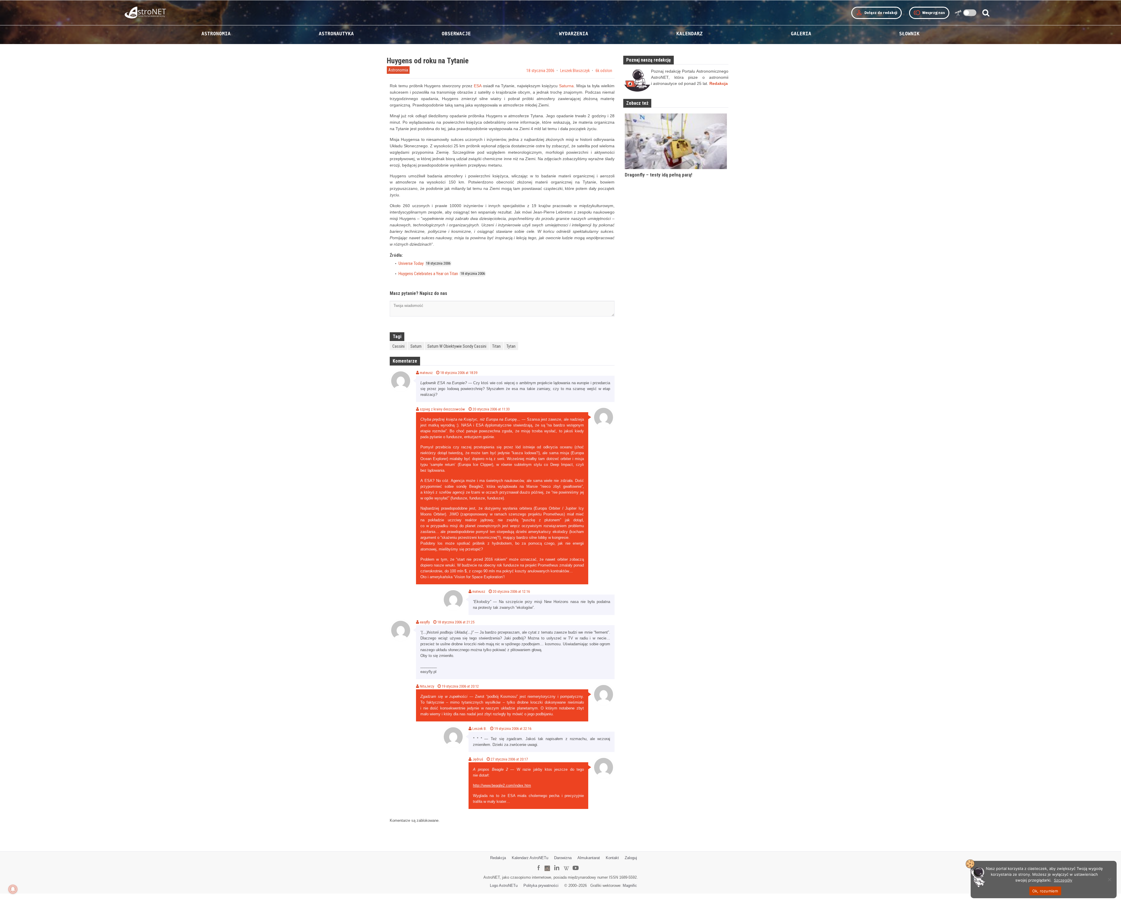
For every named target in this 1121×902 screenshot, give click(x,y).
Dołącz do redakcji (876, 13)
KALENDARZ (689, 33)
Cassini (398, 346)
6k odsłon (604, 71)
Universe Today (411, 263)
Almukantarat (588, 858)
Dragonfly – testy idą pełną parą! (658, 175)
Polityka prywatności (540, 885)
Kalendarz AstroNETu (530, 858)
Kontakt (612, 858)
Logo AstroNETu (504, 885)
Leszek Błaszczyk (575, 71)
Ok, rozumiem (1045, 891)
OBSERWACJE (456, 33)
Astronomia (398, 70)
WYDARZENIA (573, 33)
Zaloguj (631, 858)
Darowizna (563, 858)
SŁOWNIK (909, 33)
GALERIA (801, 33)
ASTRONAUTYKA (336, 33)
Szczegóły (1063, 880)
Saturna (566, 85)
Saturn (416, 346)
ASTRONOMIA (216, 33)
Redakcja (498, 858)
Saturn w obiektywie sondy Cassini (456, 346)
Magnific (630, 885)
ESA (477, 85)
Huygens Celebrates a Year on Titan (428, 273)
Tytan (511, 346)
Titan (496, 346)
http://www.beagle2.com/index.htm (502, 785)
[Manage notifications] (13, 889)
